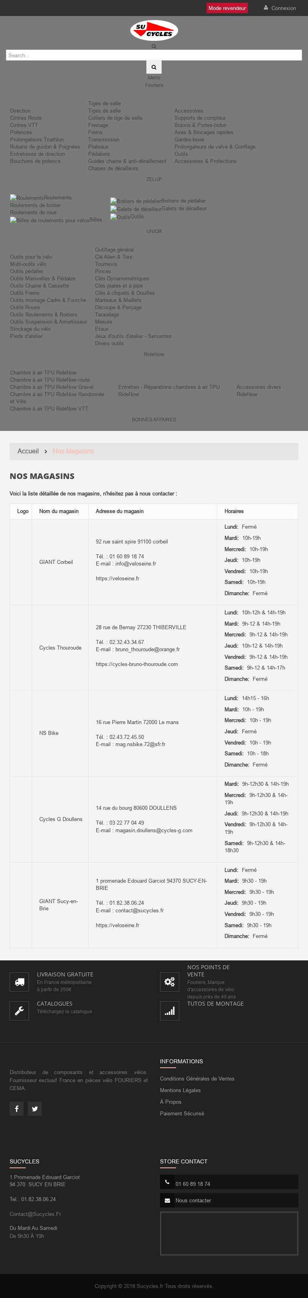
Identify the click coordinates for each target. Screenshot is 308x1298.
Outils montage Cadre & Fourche (48, 300)
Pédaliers (99, 154)
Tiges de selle (104, 103)
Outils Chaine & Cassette (39, 285)
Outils (181, 154)
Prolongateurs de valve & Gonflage (214, 146)
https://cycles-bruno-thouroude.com (137, 664)
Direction (20, 110)
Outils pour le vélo (31, 257)
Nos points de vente (208, 970)
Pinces (103, 271)
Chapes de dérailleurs (113, 168)
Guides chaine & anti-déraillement (127, 161)
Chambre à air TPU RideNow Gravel (51, 387)
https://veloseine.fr (117, 578)
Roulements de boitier (35, 205)
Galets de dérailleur (184, 208)
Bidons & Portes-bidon (200, 125)
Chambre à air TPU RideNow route (50, 379)
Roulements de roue (33, 212)
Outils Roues (25, 307)
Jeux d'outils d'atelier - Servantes (133, 336)
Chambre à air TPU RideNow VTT (49, 408)
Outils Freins (25, 293)
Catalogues (55, 1003)
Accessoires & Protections (205, 161)
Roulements (58, 197)
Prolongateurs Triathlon (37, 139)
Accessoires (188, 110)
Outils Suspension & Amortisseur (48, 321)
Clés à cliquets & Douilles (125, 293)
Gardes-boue (189, 139)
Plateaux (98, 146)
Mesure (103, 321)
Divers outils (109, 343)
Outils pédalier (26, 271)
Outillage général (114, 249)
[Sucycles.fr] (154, 30)
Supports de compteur (200, 118)
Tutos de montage (215, 1003)
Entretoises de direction (37, 154)
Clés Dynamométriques (122, 278)
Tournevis (106, 264)
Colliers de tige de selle (115, 118)
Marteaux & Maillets (118, 300)
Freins (95, 132)
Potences (21, 132)
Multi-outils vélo (28, 264)
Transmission (104, 139)
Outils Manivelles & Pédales (43, 278)
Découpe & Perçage (118, 307)
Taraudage (107, 314)
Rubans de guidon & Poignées (45, 146)
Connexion (283, 8)
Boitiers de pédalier (183, 200)
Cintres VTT (24, 125)
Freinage (98, 125)
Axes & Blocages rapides (203, 132)
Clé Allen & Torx (113, 257)
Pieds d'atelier (26, 336)
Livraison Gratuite (65, 974)
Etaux (102, 329)
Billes (95, 219)
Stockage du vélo (30, 329)
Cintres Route (26, 118)
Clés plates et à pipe (119, 285)
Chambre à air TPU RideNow (43, 372)
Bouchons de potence (35, 161)
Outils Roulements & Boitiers (43, 314)
